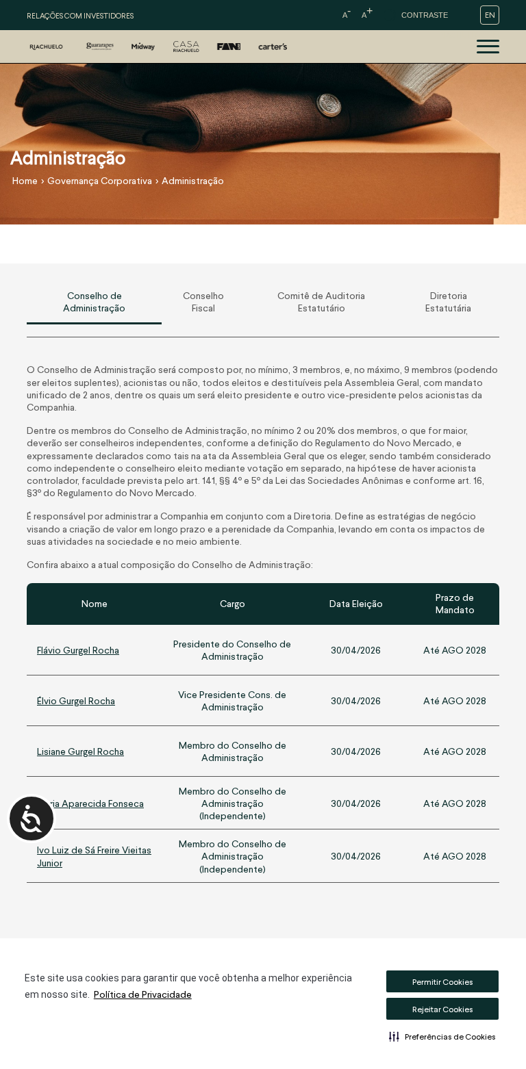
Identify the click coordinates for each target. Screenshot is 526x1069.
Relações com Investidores (80, 15)
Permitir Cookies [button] (442, 982)
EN (490, 15)
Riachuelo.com (469, 34)
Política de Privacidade (143, 994)
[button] (442, 1036)
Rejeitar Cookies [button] (442, 1009)
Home (25, 180)
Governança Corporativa (99, 180)
